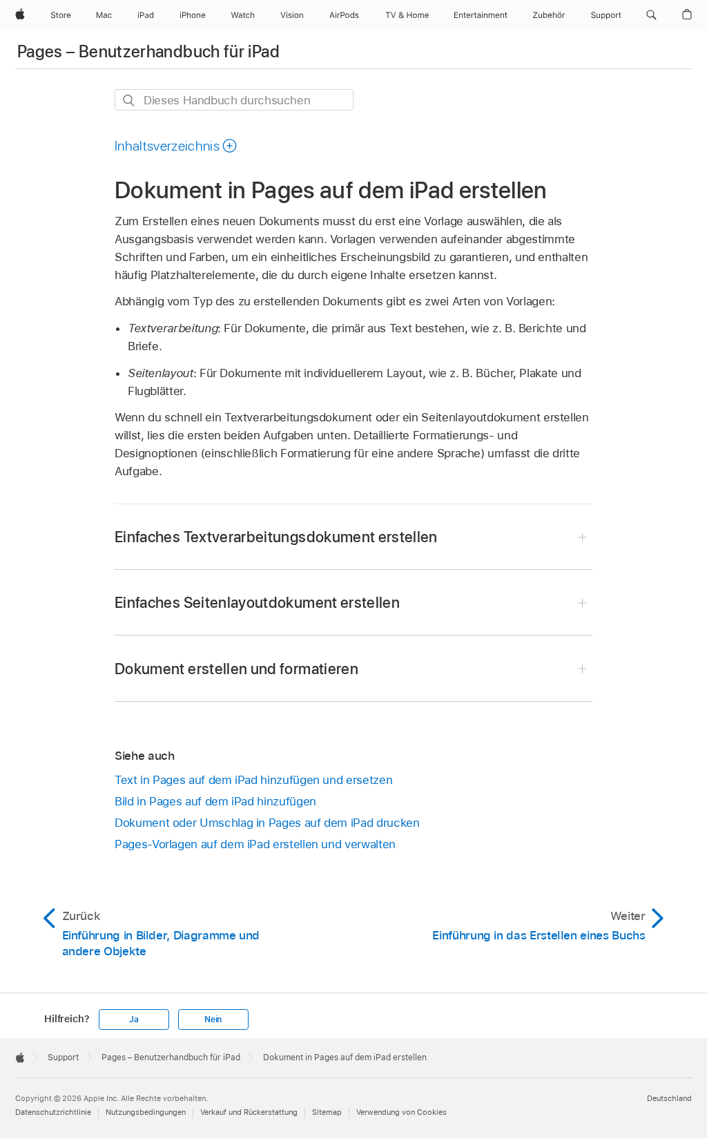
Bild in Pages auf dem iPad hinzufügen (215, 801)
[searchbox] (234, 100)
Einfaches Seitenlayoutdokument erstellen (257, 602)
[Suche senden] (129, 100)
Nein (213, 1019)
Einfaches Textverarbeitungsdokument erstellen (276, 537)
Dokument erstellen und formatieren (236, 669)
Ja (134, 1019)
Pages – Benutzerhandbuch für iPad (148, 51)
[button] (651, 15)
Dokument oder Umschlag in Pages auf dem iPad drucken (267, 823)
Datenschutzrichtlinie (53, 1112)
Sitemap (327, 1112)
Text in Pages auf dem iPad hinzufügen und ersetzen (253, 780)
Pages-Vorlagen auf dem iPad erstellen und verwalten (255, 844)
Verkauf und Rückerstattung (249, 1112)
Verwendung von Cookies (401, 1112)
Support (63, 1057)
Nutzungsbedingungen (146, 1112)
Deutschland (669, 1098)
